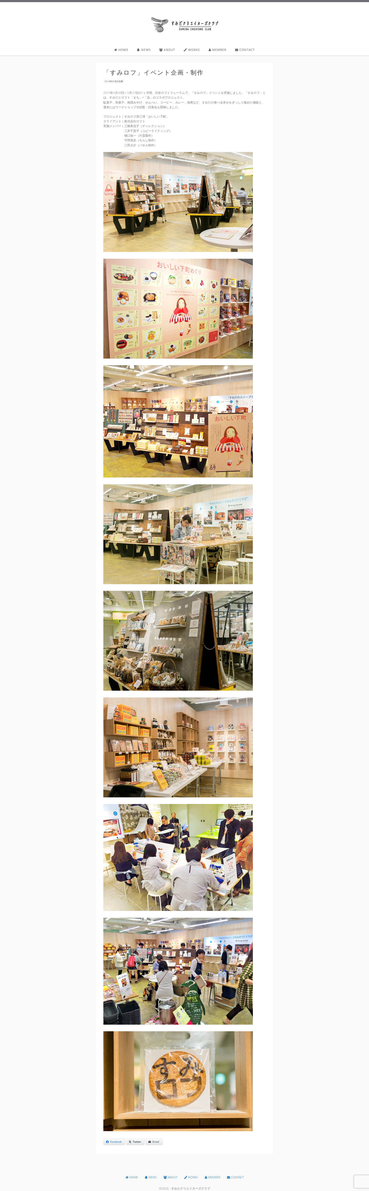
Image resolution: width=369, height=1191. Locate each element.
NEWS (145, 50)
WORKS (193, 50)
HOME (122, 50)
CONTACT (246, 50)
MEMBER (219, 50)
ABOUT (169, 50)
